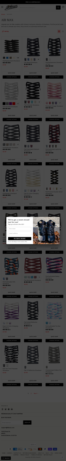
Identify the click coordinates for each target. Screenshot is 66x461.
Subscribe (20, 238)
